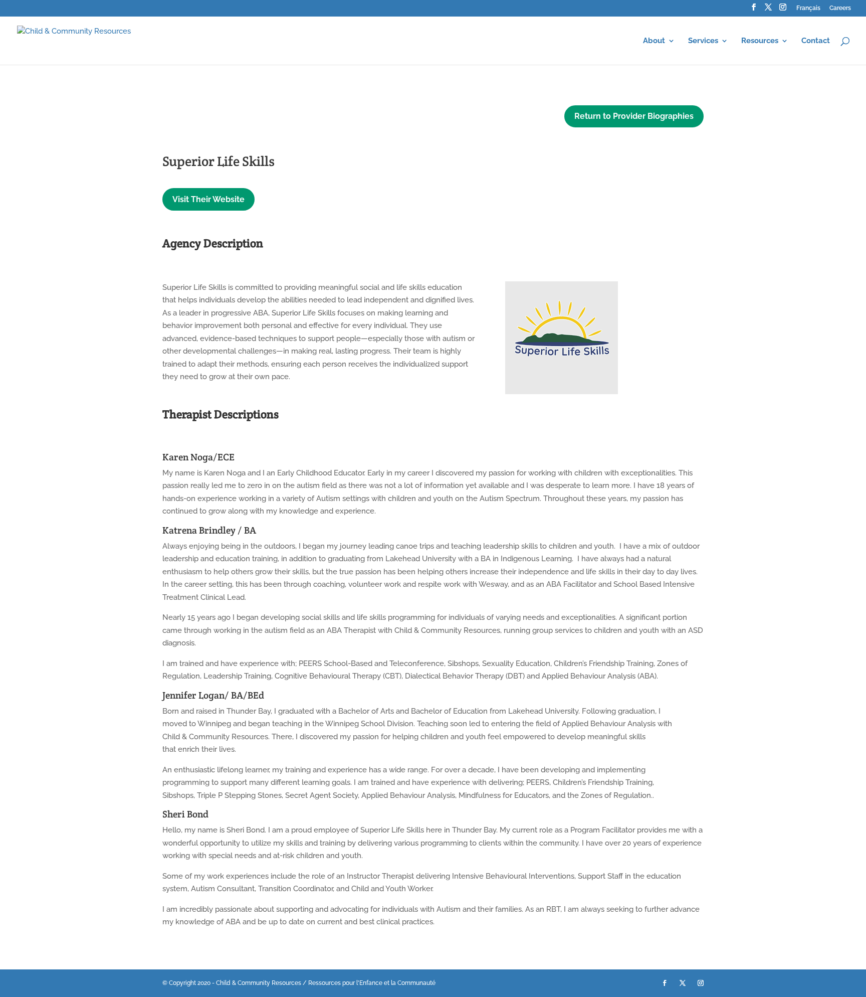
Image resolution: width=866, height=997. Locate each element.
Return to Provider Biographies (634, 116)
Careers (840, 8)
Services (703, 41)
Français (808, 8)
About (654, 41)
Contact (815, 41)
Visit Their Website (208, 199)
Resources (759, 41)
